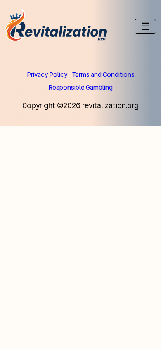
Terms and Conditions (103, 74)
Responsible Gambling (80, 87)
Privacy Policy (47, 74)
